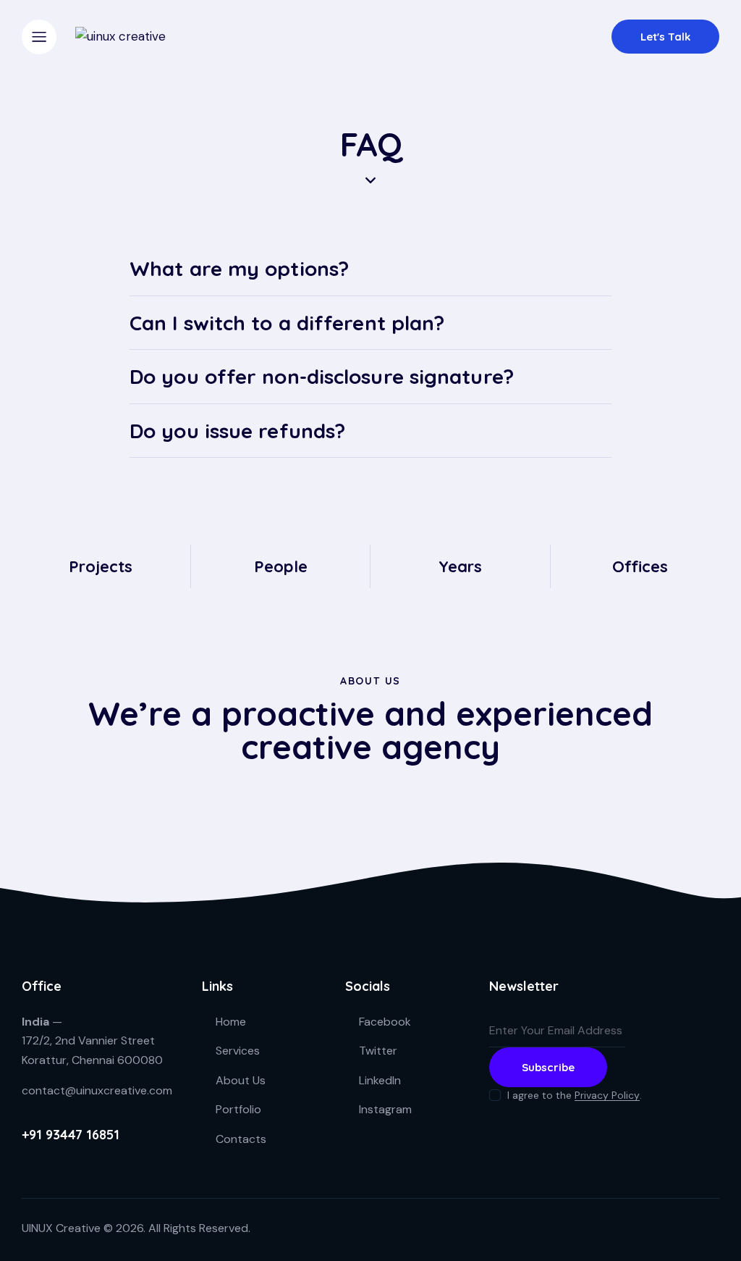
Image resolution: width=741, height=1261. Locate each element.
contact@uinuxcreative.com (97, 1090)
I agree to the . (574, 1095)
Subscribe (548, 1067)
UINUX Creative (61, 1228)
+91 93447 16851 (70, 1134)
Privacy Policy (607, 1095)
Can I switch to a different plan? (287, 323)
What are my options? (239, 268)
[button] (370, 269)
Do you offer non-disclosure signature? (322, 376)
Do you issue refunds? (237, 431)
